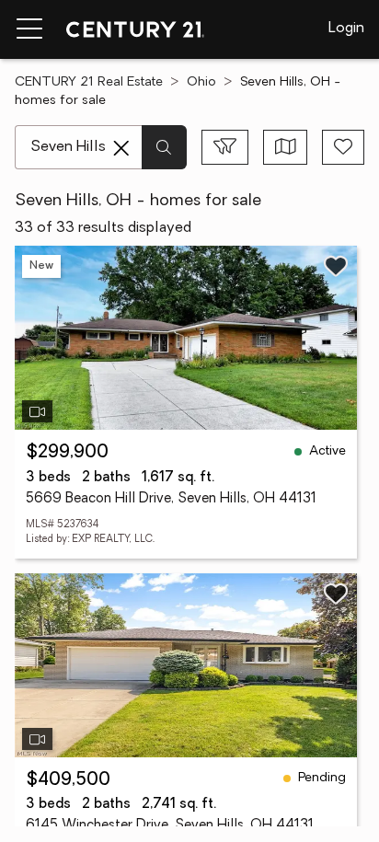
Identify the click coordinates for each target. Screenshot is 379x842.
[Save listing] (336, 266)
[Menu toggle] (29, 29)
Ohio (201, 82)
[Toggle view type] (285, 147)
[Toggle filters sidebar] (224, 147)
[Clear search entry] (121, 148)
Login (346, 28)
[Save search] (343, 147)
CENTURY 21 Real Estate (89, 82)
